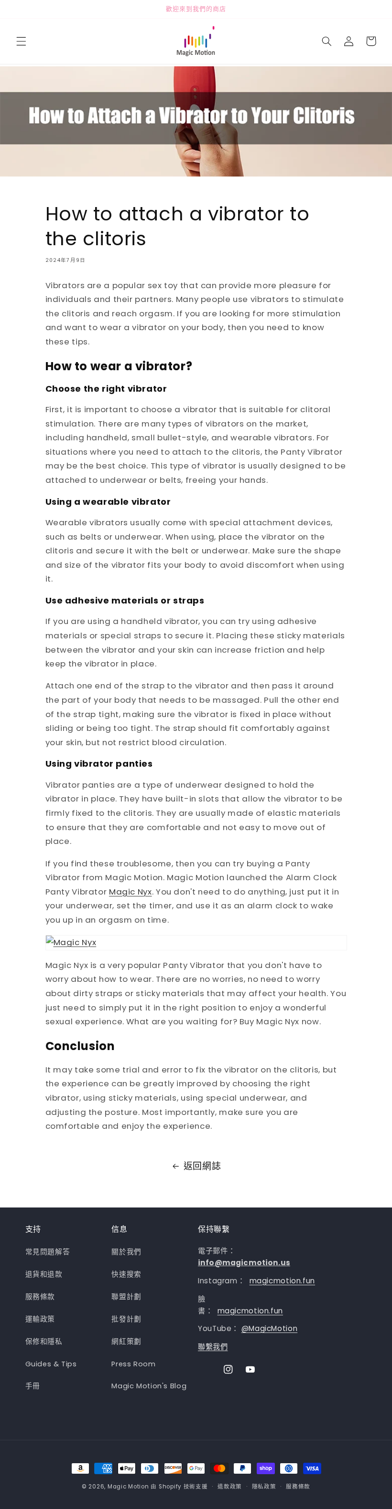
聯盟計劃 (126, 1296)
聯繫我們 (213, 1347)
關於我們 (126, 1252)
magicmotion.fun (282, 1281)
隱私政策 (264, 1486)
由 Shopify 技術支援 (179, 1486)
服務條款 (40, 1296)
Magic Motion (128, 1486)
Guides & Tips (51, 1364)
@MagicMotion (269, 1328)
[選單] (21, 41)
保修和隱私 (44, 1341)
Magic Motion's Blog (148, 1386)
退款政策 (230, 1486)
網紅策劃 (126, 1341)
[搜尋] (327, 41)
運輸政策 (40, 1319)
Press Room (133, 1364)
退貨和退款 (44, 1274)
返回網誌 (202, 1166)
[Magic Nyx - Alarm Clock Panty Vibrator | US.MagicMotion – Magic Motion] (196, 942)
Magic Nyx (130, 891)
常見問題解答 (47, 1252)
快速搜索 (126, 1274)
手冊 (32, 1386)
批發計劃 (126, 1319)
